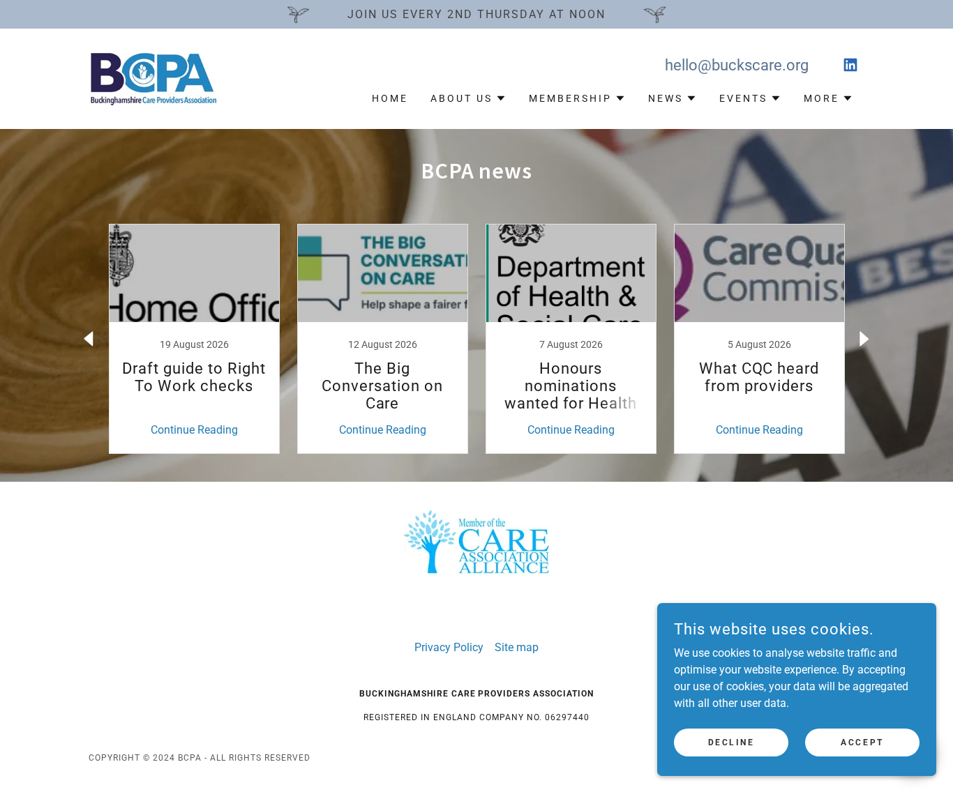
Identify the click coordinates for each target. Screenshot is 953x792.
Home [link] (390, 98)
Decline (731, 742)
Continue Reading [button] (194, 429)
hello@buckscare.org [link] (737, 65)
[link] (158, 77)
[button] (468, 98)
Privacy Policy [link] (448, 647)
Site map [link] (517, 647)
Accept (862, 742)
